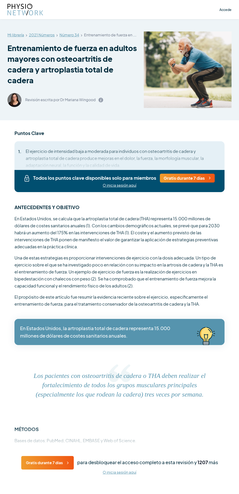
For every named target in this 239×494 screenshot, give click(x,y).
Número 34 (69, 35)
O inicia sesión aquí (119, 185)
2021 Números (42, 35)
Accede (225, 9)
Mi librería (15, 35)
